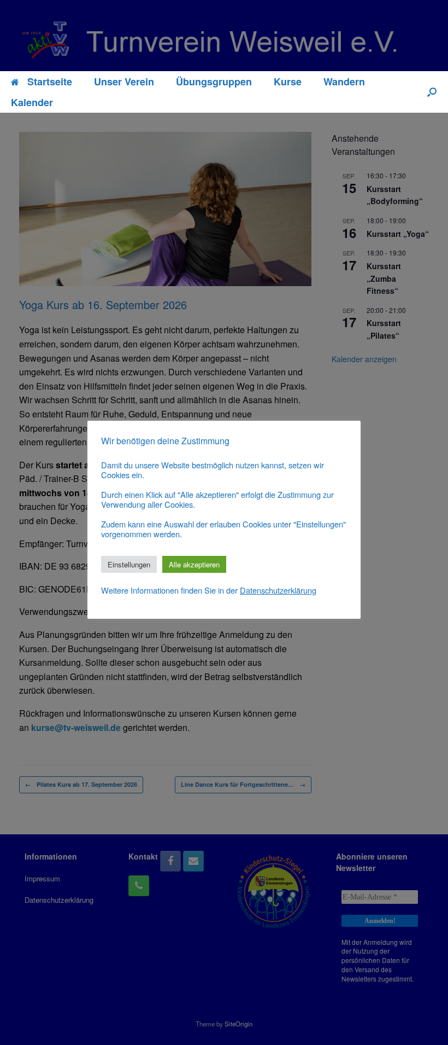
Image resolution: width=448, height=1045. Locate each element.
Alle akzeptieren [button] (194, 564)
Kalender (32, 102)
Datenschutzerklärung (278, 590)
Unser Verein (124, 81)
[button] (432, 92)
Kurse (288, 81)
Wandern (344, 81)
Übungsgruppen (214, 81)
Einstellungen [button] (129, 564)
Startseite (49, 81)
